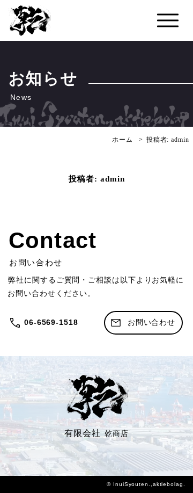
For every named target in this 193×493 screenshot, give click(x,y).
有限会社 (96, 433)
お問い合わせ (151, 322)
